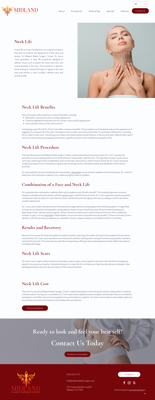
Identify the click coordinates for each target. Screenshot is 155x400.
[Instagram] (129, 383)
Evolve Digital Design (137, 390)
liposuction (76, 172)
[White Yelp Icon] (134, 383)
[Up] (145, 393)
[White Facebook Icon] (124, 383)
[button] (125, 11)
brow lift (48, 215)
